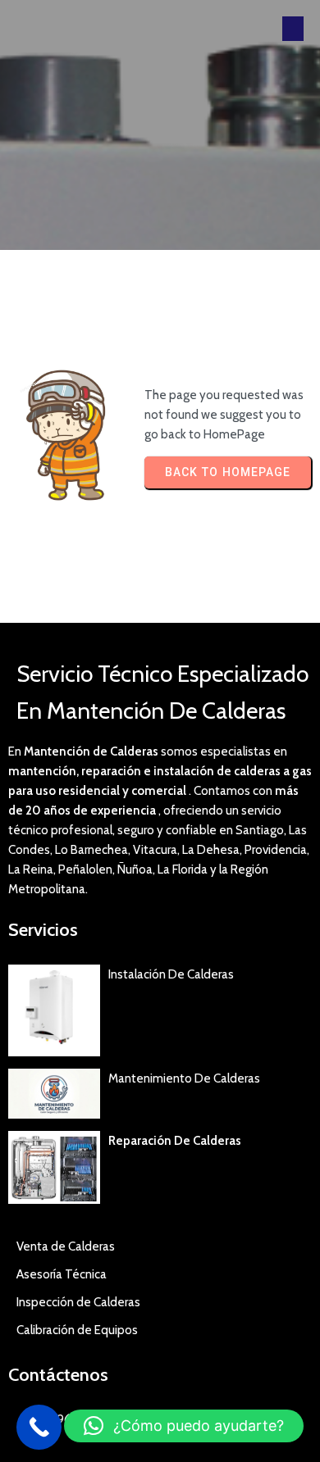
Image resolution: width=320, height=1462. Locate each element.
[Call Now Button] (39, 1427)
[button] (184, 1426)
